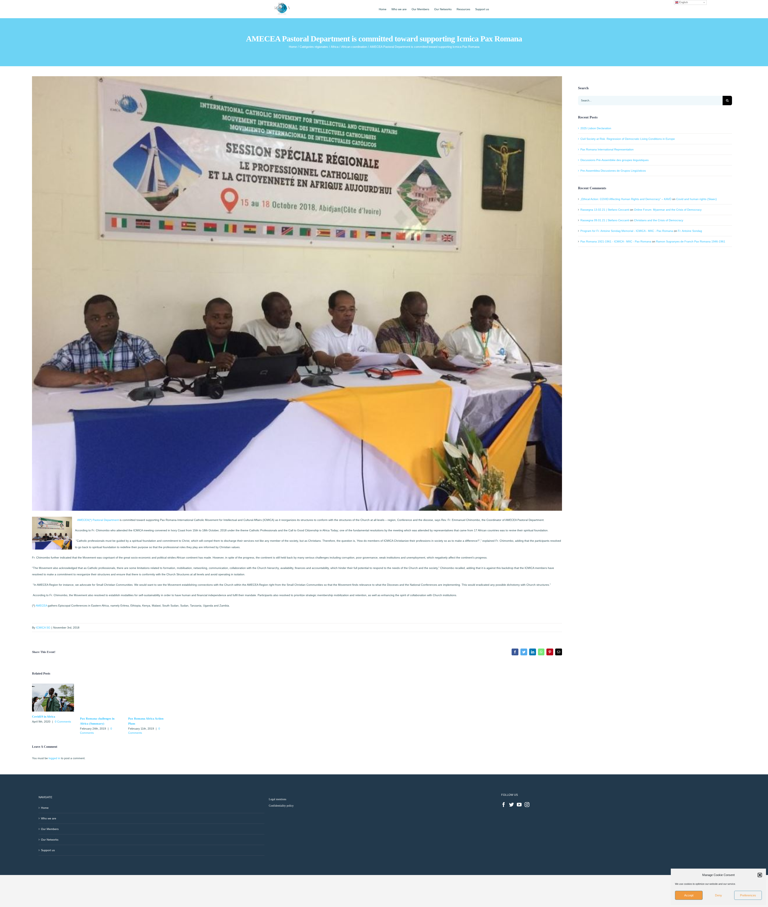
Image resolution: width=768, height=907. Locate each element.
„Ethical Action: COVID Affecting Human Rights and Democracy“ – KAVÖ (625, 199)
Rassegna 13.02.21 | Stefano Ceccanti (604, 209)
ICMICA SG (43, 627)
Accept (688, 895)
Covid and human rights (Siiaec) (696, 199)
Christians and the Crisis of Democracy (658, 220)
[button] (760, 875)
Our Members (50, 829)
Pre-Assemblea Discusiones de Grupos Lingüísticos (613, 170)
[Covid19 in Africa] (53, 685)
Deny (718, 895)
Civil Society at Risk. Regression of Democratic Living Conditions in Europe (627, 138)
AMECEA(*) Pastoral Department (98, 520)
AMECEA (41, 605)
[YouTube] (519, 804)
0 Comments (63, 721)
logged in (54, 758)
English (683, 2)
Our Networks (49, 839)
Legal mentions (277, 799)
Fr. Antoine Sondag (690, 230)
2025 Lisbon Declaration (595, 128)
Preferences (748, 895)
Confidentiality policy (281, 805)
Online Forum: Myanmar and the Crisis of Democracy (668, 209)
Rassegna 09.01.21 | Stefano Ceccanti (604, 220)
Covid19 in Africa (43, 716)
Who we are (48, 818)
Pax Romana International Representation (607, 149)
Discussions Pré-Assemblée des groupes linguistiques (614, 160)
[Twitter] (511, 804)
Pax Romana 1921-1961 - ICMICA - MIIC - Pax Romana (615, 241)
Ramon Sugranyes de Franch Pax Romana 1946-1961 (690, 241)
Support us (48, 850)
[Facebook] (503, 804)
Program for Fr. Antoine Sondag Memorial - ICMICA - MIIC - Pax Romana (626, 230)
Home (45, 807)
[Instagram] (527, 804)
